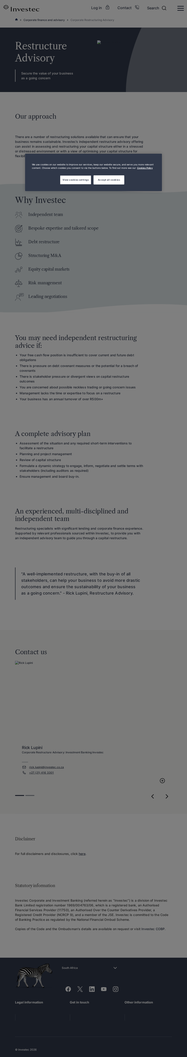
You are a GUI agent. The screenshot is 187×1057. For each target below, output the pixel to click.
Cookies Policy (145, 168)
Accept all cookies (109, 179)
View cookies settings (75, 179)
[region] (93, 172)
